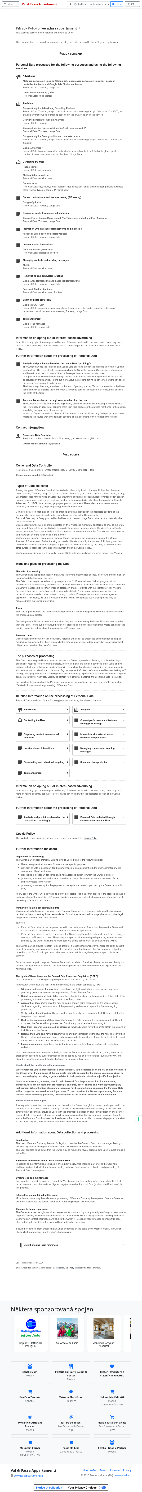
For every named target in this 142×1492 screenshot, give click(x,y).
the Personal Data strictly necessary (68, 1267)
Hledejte (117, 4)
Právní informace (110, 1470)
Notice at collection (49, 1487)
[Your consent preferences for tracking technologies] (138, 1119)
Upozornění (89, 1470)
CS (133, 4)
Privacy (127, 1470)
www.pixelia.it (123, 1475)
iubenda (19, 1267)
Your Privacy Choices (82, 1487)
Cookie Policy (90, 838)
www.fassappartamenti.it (28, 1475)
